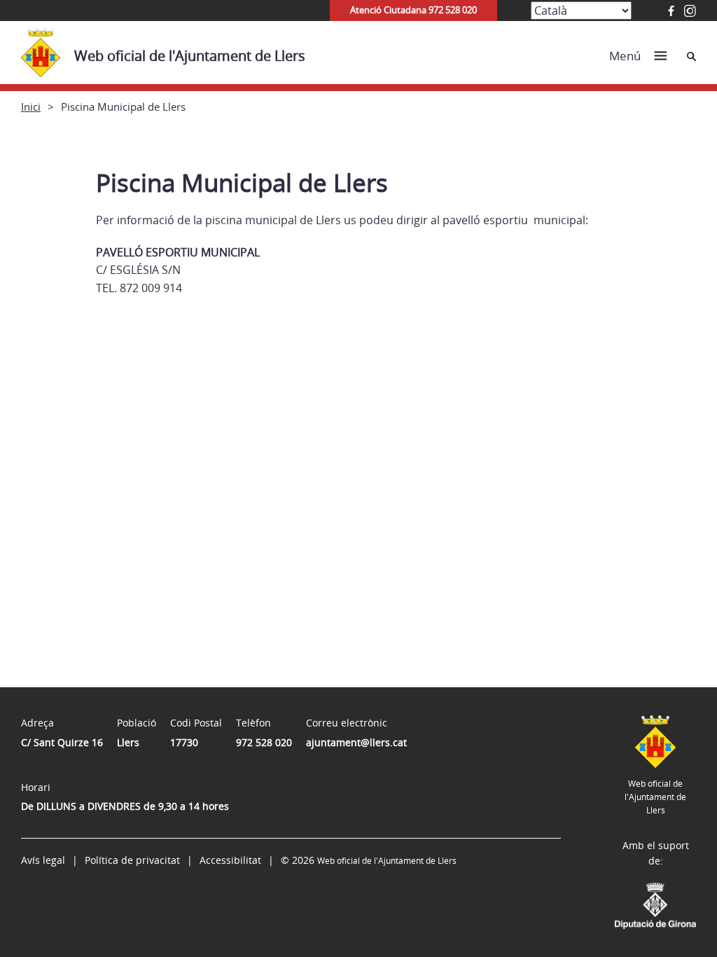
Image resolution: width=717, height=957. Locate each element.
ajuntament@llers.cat (356, 742)
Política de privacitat (132, 860)
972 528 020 (264, 742)
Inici (31, 106)
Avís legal (43, 860)
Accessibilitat (230, 860)
